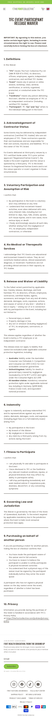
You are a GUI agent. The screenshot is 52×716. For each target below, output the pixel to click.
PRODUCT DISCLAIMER (17, 698)
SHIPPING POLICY (17, 695)
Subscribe (11, 666)
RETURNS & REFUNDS (33, 695)
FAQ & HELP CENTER (37, 691)
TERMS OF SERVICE (35, 698)
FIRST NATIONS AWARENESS (17, 691)
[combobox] (48, 8)
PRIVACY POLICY (26, 702)
